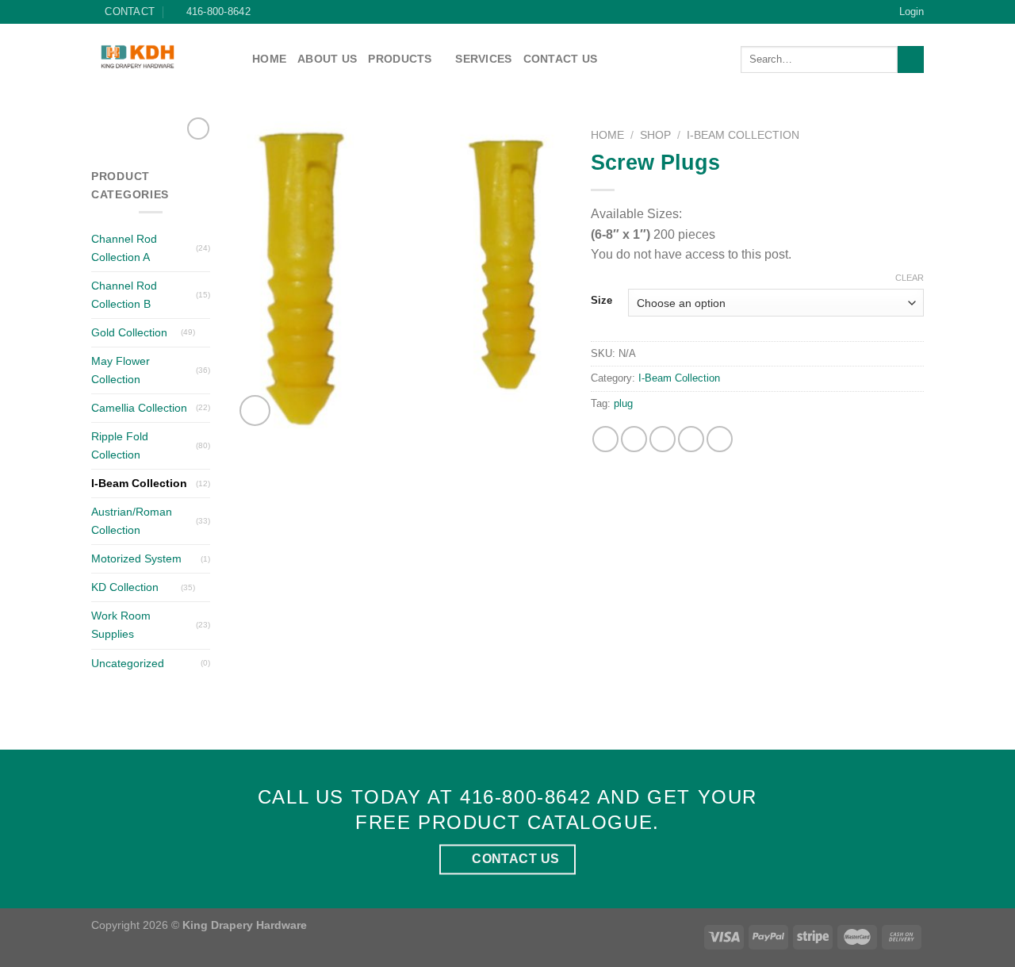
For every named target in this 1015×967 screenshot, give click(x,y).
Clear (909, 277)
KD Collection (125, 587)
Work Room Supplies (121, 624)
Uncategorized (127, 663)
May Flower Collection (120, 370)
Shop (655, 135)
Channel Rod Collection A (124, 247)
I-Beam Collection (139, 483)
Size (601, 300)
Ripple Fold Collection (119, 445)
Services (483, 58)
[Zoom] (254, 410)
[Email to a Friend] (662, 439)
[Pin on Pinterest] (691, 439)
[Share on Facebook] (605, 439)
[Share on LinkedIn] (720, 439)
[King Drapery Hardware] (159, 57)
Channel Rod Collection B (124, 294)
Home (269, 58)
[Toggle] (204, 332)
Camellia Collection (139, 407)
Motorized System (136, 558)
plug (623, 403)
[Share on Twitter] (634, 439)
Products (399, 58)
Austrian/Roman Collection (131, 520)
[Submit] (911, 59)
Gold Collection (129, 332)
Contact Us (560, 58)
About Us (327, 58)
